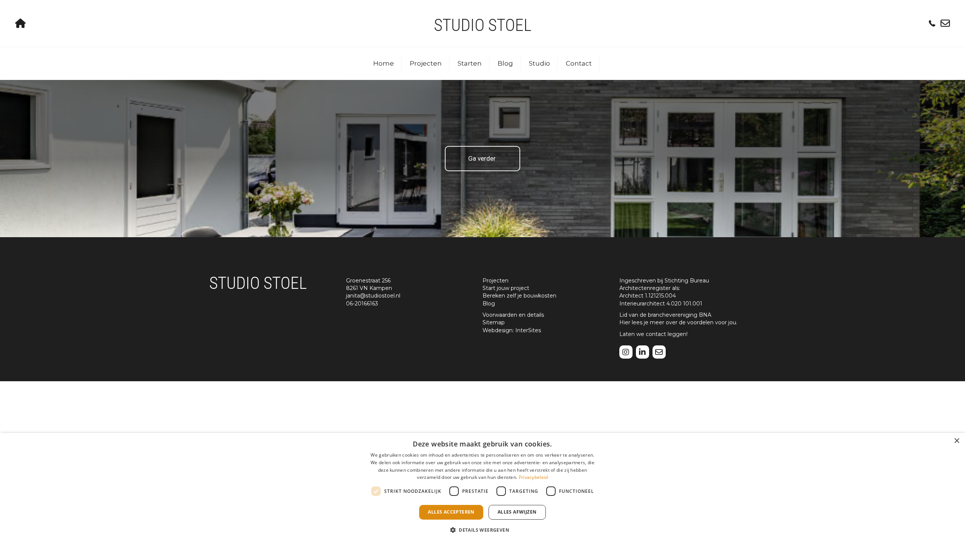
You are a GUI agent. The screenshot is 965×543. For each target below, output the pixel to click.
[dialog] (482, 488)
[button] (482, 529)
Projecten (426, 63)
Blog (505, 63)
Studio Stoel (483, 25)
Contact (579, 63)
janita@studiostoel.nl (373, 295)
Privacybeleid (533, 477)
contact (656, 334)
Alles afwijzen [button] (517, 512)
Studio (539, 63)
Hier (624, 322)
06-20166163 (362, 303)
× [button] (956, 441)
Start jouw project (505, 288)
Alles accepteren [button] (451, 512)
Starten (470, 63)
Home (383, 63)
